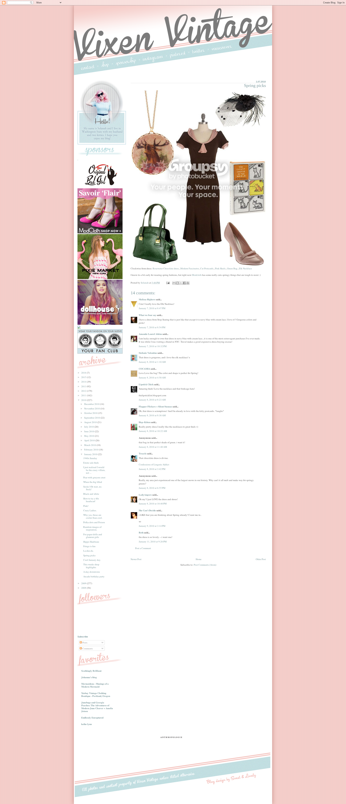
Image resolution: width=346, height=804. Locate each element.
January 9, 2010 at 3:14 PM (152, 525)
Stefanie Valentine (148, 352)
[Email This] (174, 283)
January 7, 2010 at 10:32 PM (153, 346)
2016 (84, 372)
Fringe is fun (89, 546)
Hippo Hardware (91, 541)
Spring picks (89, 555)
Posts (84, 642)
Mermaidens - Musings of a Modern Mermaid (95, 685)
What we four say (147, 315)
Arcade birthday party (94, 576)
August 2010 (90, 422)
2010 (84, 400)
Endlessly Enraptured (92, 717)
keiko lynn (86, 724)
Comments (87, 648)
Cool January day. (92, 560)
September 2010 (92, 417)
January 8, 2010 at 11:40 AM (153, 446)
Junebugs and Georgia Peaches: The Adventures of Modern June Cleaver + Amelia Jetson (97, 707)
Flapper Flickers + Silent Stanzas (155, 406)
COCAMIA (144, 368)
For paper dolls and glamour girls (92, 536)
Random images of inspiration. (92, 528)
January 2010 (91, 454)
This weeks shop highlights (91, 566)
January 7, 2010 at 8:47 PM (152, 308)
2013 (84, 386)
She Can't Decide (147, 510)
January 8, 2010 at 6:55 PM (152, 487)
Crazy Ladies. (90, 510)
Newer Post (136, 559)
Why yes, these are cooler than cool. (92, 516)
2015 (84, 377)
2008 (84, 587)
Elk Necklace (245, 268)
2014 (84, 381)
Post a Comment (143, 548)
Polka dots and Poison (94, 522)
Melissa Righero (147, 299)
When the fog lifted (92, 482)
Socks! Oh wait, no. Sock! (92, 488)
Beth (141, 532)
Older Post (261, 559)
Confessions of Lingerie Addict (154, 464)
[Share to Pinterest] (188, 283)
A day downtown (91, 571)
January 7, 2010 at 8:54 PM (152, 327)
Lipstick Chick (146, 384)
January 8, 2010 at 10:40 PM (153, 503)
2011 (84, 395)
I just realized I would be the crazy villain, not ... (94, 470)
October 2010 (91, 413)
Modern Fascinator (189, 268)
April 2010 (89, 440)
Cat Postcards (206, 268)
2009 (84, 583)
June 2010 (89, 431)
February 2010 (91, 449)
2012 (84, 390)
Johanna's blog (89, 677)
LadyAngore (145, 494)
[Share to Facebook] (184, 283)
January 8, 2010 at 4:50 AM (152, 377)
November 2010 (92, 408)
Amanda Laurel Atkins (150, 334)
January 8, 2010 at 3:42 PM (152, 469)
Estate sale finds (91, 462)
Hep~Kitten (144, 422)
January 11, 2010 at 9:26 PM (153, 541)
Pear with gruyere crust (94, 477)
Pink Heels (220, 268)
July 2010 (89, 426)
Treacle (143, 453)
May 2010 (89, 435)
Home (198, 559)
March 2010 (90, 445)
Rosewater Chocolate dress (166, 268)
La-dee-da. (88, 550)
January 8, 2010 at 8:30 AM (152, 415)
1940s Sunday (90, 458)
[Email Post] (167, 282)
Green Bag (232, 268)
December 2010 (92, 404)
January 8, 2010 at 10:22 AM (153, 431)
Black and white (91, 493)
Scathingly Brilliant (91, 670)
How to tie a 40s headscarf (91, 500)
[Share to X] (181, 283)
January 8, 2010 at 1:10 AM (152, 361)
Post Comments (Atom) (205, 564)
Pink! (85, 505)
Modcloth (197, 275)
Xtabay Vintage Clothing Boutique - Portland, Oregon (95, 694)
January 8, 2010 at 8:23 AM (152, 399)
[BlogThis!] (177, 283)
